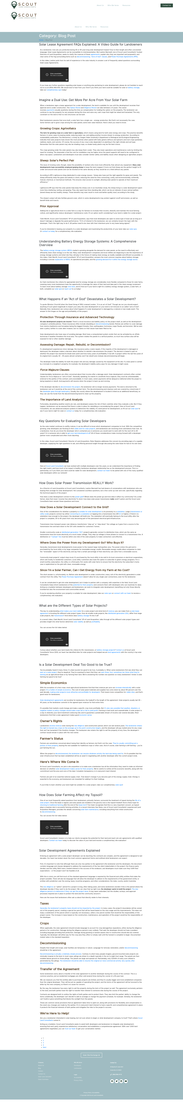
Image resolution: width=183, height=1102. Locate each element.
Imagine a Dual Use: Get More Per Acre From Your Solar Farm (83, 100)
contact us (70, 411)
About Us (100, 5)
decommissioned (61, 753)
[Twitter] (117, 1081)
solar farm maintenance (90, 809)
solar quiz (133, 229)
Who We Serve (113, 5)
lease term (83, 805)
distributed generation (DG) (118, 613)
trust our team (70, 1029)
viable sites (130, 692)
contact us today (48, 231)
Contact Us (41, 1074)
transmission (59, 615)
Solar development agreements (51, 700)
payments (50, 110)
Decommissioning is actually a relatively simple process (60, 954)
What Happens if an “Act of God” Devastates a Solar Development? (87, 299)
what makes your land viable (70, 611)
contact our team (103, 470)
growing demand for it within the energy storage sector (117, 259)
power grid (79, 497)
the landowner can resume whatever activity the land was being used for (96, 753)
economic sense (85, 715)
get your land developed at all (78, 433)
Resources (126, 5)
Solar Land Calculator (44, 1076)
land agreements (113, 652)
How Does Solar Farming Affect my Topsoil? (70, 795)
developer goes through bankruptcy (56, 391)
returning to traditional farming (51, 805)
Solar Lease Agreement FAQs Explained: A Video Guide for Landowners (90, 44)
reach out (67, 289)
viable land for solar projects (84, 428)
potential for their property (83, 585)
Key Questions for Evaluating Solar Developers (72, 421)
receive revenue (56, 726)
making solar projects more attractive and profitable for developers (75, 692)
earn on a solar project (48, 672)
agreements (95, 54)
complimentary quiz (54, 90)
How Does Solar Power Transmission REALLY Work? (76, 483)
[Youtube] (126, 1081)
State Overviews (43, 1079)
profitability (95, 622)
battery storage (133, 87)
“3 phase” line (56, 537)
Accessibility (78, 1077)
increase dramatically (123, 687)
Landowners (78, 1068)
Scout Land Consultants (55, 466)
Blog (39, 1068)
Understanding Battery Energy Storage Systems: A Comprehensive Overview (87, 243)
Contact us (120, 650)
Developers (77, 1065)
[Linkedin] (121, 1081)
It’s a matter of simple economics (58, 690)
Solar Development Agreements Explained (69, 850)
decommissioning (83, 57)
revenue (111, 611)
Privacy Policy (78, 1080)
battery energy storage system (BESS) (57, 250)
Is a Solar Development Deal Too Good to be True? (75, 664)
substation (121, 511)
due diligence (79, 726)
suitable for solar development (90, 511)
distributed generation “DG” (72, 532)
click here (71, 286)
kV (120, 514)
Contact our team (55, 840)
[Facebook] (112, 1081)
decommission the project (70, 387)
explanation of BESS (62, 259)
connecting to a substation (80, 514)
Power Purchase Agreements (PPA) (124, 57)
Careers (40, 1071)
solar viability (78, 622)
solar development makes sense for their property (74, 769)
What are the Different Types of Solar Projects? (73, 605)
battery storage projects (106, 650)
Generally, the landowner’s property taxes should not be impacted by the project (70, 908)
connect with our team (122, 593)
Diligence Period (90, 108)
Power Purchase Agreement (72, 577)
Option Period (75, 108)
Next (44, 1047)
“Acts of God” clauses (98, 57)
